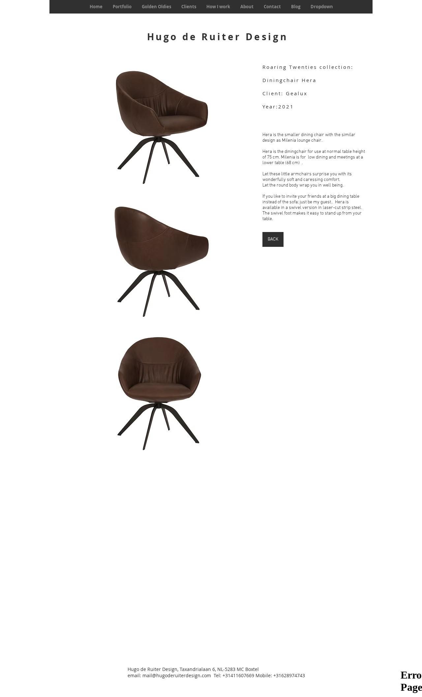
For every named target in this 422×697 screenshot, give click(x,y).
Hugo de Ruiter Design (217, 36)
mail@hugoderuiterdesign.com (176, 675)
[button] (158, 126)
